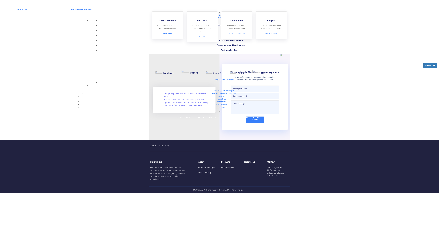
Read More (167, 33)
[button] (184, 117)
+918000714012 (274, 176)
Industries (222, 99)
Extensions (221, 102)
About (153, 146)
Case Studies (221, 104)
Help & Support (271, 33)
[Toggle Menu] (219, 12)
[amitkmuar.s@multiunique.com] (81, 7)
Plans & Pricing (204, 172)
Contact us (164, 146)
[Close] (219, 111)
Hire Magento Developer (224, 91)
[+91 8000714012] (23, 7)
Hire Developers (183, 117)
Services (221, 96)
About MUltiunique (206, 167)
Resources (221, 107)
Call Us (202, 36)
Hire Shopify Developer (224, 80)
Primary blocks (227, 167)
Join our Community (237, 33)
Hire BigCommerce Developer (224, 93)
